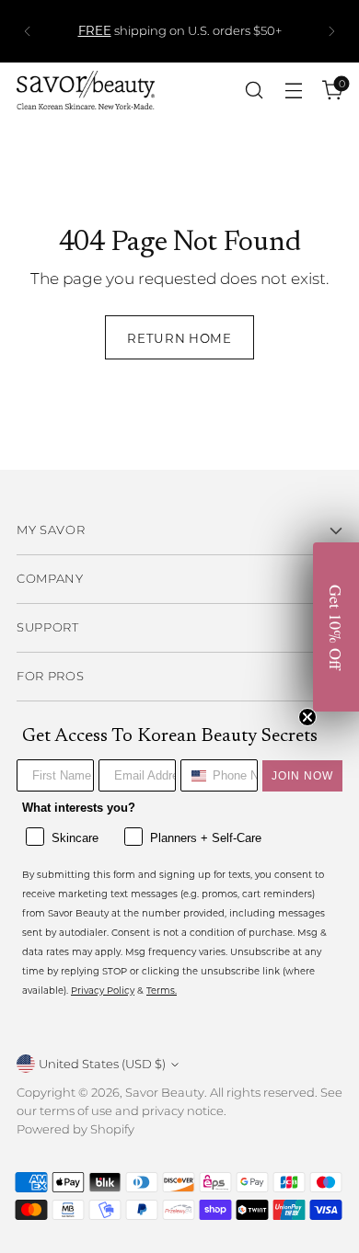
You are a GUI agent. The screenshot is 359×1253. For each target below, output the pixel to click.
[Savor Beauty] (86, 90)
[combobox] (192, 775)
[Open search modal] (253, 90)
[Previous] (27, 31)
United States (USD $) (102, 1063)
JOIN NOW (302, 775)
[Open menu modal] (293, 90)
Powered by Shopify (75, 1129)
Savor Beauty (164, 1092)
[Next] (331, 31)
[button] (336, 627)
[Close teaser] (307, 717)
